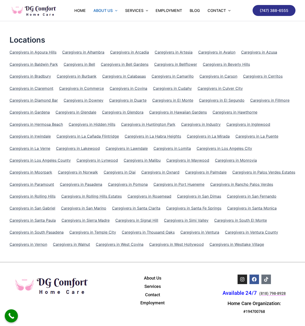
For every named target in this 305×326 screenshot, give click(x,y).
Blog (195, 10)
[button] (274, 10)
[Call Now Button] (11, 315)
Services (134, 10)
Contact (217, 10)
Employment (169, 10)
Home (80, 10)
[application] (115, 10)
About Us (103, 10)
